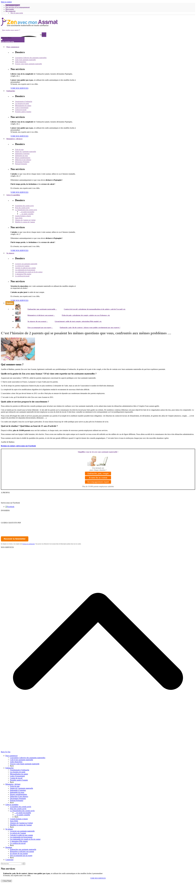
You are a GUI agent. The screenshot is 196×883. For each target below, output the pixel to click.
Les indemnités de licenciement (21, 837)
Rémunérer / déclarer (12, 784)
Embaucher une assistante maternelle (23, 849)
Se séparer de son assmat (19, 853)
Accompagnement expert (98, 482)
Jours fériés (14, 821)
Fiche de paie (15, 786)
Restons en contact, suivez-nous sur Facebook (18, 446)
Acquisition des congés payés (20, 807)
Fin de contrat (6, 553)
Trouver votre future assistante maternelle (24, 764)
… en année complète (22, 815)
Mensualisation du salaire (19, 774)
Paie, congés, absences (9, 551)
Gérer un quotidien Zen (9, 527)
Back (12, 766)
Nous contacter (6, 497)
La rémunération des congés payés (22, 811)
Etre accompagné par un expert (21, 855)
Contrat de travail (16, 778)
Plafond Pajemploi (16, 800)
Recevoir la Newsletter (15, 539)
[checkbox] (12, 40)
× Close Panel (6, 881)
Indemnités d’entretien (18, 790)
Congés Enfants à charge (19, 819)
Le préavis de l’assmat (18, 833)
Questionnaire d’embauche (19, 770)
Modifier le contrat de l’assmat (21, 825)
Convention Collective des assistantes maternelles (27, 758)
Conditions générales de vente (11, 501)
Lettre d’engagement (17, 776)
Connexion (9, 860)
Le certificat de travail (18, 843)
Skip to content (6, 2)
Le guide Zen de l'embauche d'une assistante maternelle (20, 525)
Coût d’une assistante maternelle (21, 760)
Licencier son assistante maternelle (22, 831)
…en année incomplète (23, 813)
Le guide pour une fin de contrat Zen (14, 529)
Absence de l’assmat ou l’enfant (21, 823)
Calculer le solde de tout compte (21, 835)
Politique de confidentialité (10, 499)
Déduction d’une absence (19, 796)
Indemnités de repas (17, 792)
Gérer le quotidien (7, 519)
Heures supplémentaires (18, 794)
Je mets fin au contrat (98, 477)
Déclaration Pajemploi (18, 798)
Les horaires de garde (17, 772)
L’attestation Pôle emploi (19, 841)
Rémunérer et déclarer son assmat (22, 851)
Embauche (5, 549)
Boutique (8, 847)
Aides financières (16, 762)
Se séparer (4, 521)
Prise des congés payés (18, 809)
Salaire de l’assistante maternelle (21, 788)
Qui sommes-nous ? (8, 495)
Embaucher (5, 515)
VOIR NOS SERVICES (98, 878)
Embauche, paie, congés (98, 473)
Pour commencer (7, 512)
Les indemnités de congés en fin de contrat (25, 839)
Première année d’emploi (19, 780)
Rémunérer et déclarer (9, 517)
